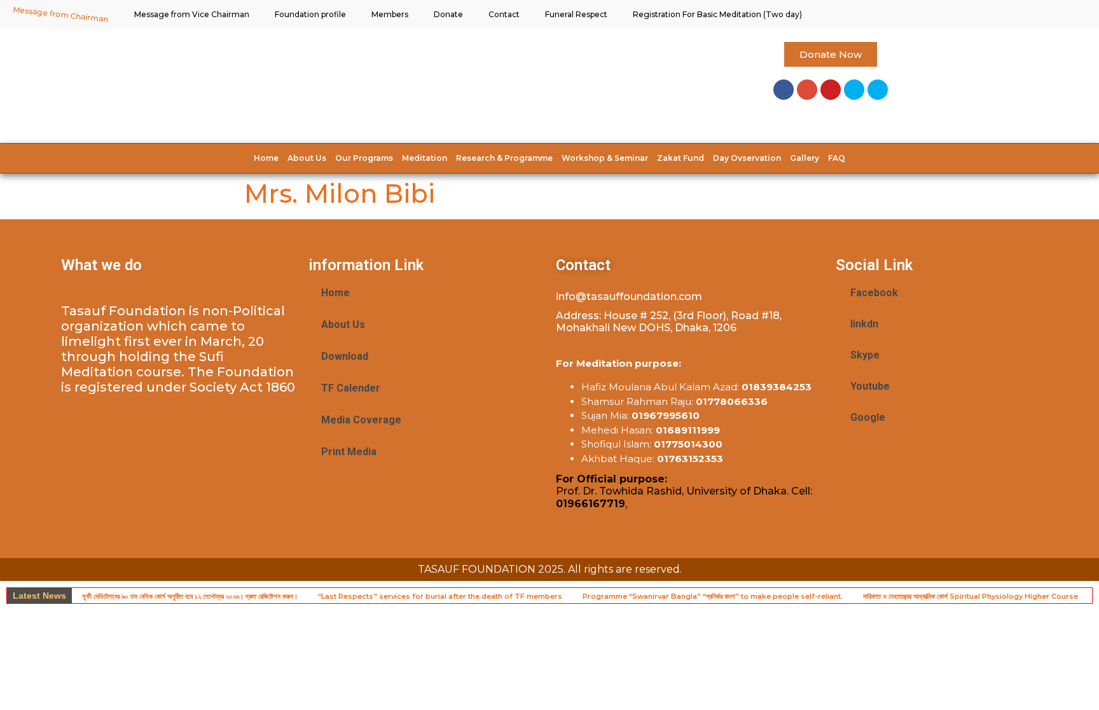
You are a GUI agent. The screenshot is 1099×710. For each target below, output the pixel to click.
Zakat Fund (680, 158)
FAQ (836, 158)
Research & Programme (504, 158)
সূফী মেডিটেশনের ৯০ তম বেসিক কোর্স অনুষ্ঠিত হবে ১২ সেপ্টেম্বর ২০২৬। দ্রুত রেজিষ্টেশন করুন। (190, 596)
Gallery (804, 158)
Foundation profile (310, 14)
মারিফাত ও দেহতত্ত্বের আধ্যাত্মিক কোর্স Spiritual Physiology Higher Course (970, 596)
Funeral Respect (576, 14)
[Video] (877, 89)
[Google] (807, 89)
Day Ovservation (747, 158)
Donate (448, 14)
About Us (306, 158)
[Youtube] (830, 89)
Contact (504, 14)
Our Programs (364, 158)
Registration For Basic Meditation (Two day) (717, 14)
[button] (830, 54)
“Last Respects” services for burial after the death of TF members (440, 596)
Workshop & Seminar (605, 158)
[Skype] (854, 89)
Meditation (424, 158)
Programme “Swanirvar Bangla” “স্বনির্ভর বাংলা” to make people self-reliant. (713, 596)
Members (389, 14)
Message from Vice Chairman (191, 14)
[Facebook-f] (783, 89)
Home (266, 158)
